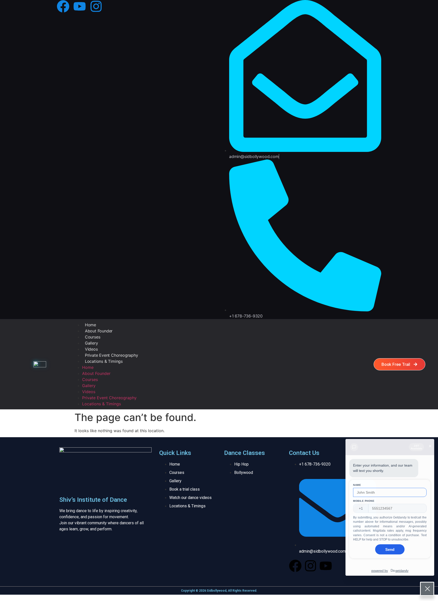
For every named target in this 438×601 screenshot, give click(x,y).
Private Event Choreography (111, 355)
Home (90, 324)
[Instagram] (96, 6)
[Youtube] (79, 6)
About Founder (99, 330)
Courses (92, 336)
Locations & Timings (104, 361)
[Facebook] (63, 6)
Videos (91, 349)
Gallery (91, 343)
